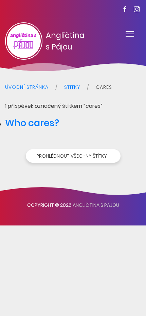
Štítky (72, 87)
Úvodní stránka (27, 87)
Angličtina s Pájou (57, 41)
